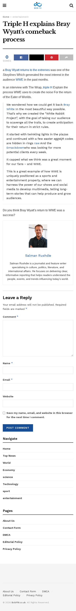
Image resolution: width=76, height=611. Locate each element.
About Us (9, 520)
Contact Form (12, 527)
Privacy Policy (12, 548)
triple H (47, 87)
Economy (9, 469)
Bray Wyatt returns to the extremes (27, 70)
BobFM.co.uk (19, 602)
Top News (9, 455)
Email (8, 379)
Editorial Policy (13, 541)
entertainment (20, 17)
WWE (19, 79)
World (7, 462)
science (8, 477)
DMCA (6, 534)
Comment (10, 316)
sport (6, 491)
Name (8, 363)
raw (36, 143)
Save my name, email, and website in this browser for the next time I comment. (39, 414)
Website (8, 396)
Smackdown (15, 147)
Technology (10, 484)
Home (6, 17)
